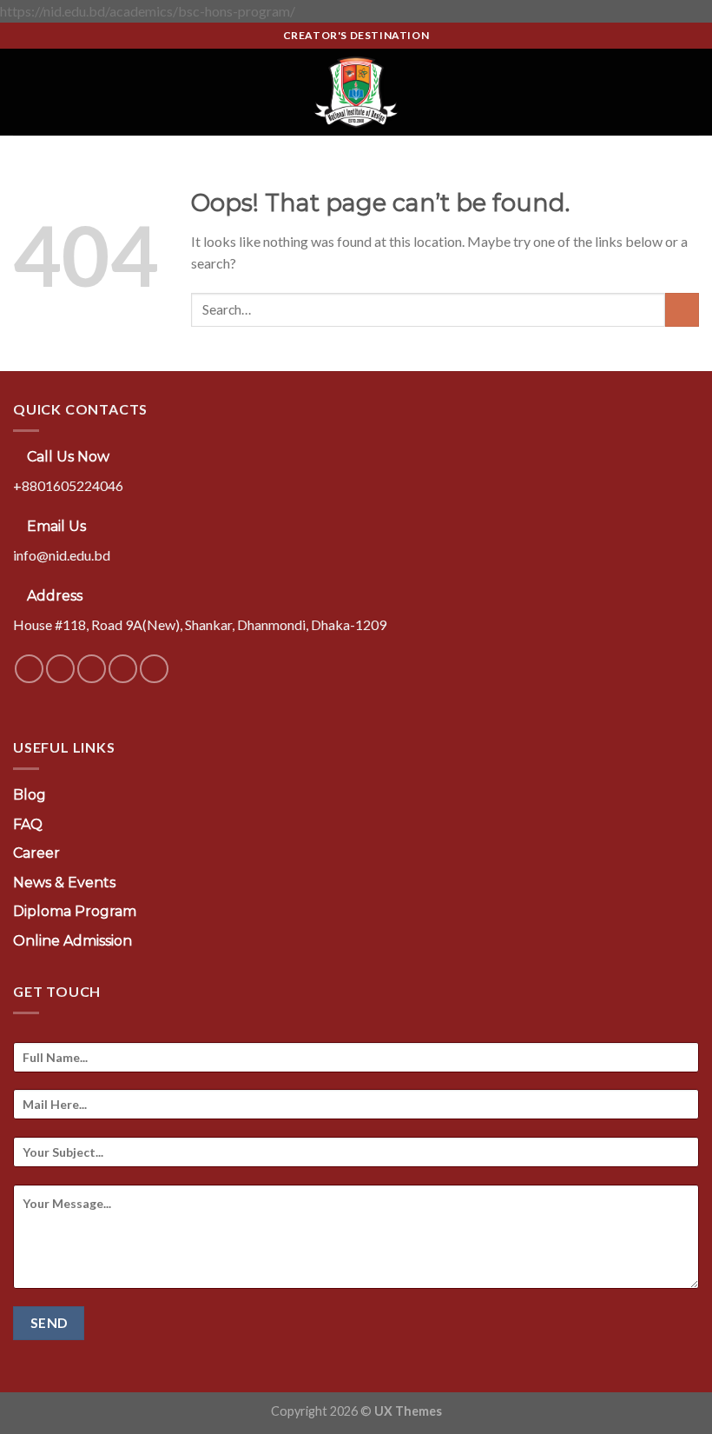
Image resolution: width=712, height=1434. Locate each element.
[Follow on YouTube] (154, 668)
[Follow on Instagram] (60, 668)
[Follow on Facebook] (29, 668)
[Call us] (123, 668)
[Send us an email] (91, 668)
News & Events (64, 882)
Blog (29, 795)
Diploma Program (74, 911)
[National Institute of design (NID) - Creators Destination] (356, 92)
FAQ (28, 824)
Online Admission (72, 941)
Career (36, 853)
